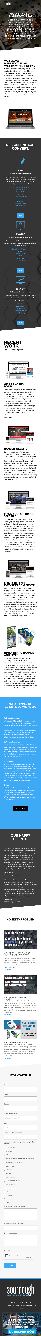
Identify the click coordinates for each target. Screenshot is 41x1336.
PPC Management (11, 1184)
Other (7, 1155)
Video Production (10, 1177)
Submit (10, 1265)
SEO (7, 1191)
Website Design (10, 1166)
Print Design (9, 1173)
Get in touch (31, 1305)
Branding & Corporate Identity (14, 1162)
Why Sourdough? (13, 1305)
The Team (28, 1302)
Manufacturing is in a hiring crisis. (16, 1043)
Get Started (20, 808)
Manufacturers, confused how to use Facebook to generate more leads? (17, 953)
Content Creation (10, 1188)
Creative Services (10, 1147)
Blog (23, 1305)
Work (21, 1302)
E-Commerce (9, 1169)
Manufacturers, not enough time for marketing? (16, 998)
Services (14, 1302)
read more (7, 969)
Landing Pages (10, 1199)
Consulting (9, 1151)
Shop (21, 1308)
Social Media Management (13, 1180)
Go (20, 216)
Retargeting (9, 1195)
